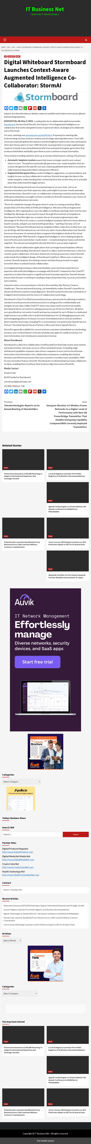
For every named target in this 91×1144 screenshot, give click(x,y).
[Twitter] (11, 108)
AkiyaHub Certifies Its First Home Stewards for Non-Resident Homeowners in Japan (67, 576)
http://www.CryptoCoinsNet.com (17, 867)
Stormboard (9, 124)
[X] (39, 108)
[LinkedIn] (16, 108)
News (18, 56)
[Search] (86, 40)
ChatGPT (11, 56)
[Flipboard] (30, 108)
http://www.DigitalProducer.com (17, 852)
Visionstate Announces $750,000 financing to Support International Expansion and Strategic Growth (23, 476)
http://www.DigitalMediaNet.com (18, 859)
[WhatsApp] (25, 108)
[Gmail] (34, 108)
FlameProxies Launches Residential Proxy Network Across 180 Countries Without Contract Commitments (22, 544)
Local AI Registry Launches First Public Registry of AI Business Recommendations (66, 474)
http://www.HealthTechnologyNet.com (20, 874)
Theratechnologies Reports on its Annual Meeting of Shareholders (22, 405)
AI (5, 56)
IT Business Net (45, 9)
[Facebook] (6, 108)
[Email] (20, 108)
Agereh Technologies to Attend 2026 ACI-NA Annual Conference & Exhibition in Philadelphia (67, 509)
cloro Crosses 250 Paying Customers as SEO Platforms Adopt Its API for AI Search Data (67, 543)
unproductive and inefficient (38, 135)
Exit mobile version (45, 1141)
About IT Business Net (12, 890)
